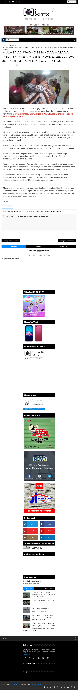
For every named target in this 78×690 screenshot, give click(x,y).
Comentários (50, 589)
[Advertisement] (39, 377)
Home (4, 45)
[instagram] (19, 1)
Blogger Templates (36, 684)
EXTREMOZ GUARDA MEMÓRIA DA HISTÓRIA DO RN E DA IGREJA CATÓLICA (43, 617)
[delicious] (74, 687)
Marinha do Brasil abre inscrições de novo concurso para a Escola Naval (42, 609)
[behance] (67, 687)
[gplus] (6, 1)
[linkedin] (39, 658)
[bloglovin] (13, 1)
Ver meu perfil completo (31, 583)
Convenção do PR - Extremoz (43, 600)
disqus (38, 246)
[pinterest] (9, 1)
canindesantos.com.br (33, 581)
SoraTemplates (14, 684)
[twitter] (30, 658)
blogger (14, 246)
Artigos (28, 589)
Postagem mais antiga (66, 241)
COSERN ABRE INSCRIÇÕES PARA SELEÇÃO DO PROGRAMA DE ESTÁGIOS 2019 (43, 594)
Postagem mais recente (11, 241)
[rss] (16, 1)
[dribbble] (61, 687)
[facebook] (3, 1)
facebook (63, 246)
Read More (27, 655)
